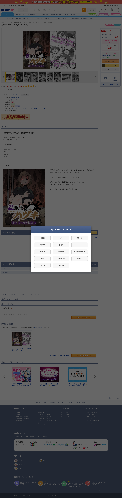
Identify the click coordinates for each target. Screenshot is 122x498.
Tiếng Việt (61, 265)
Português (61, 259)
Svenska (79, 259)
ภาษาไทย (42, 265)
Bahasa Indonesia (79, 252)
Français (61, 252)
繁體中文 (42, 245)
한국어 (61, 245)
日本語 (42, 238)
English (61, 238)
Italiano (42, 259)
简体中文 (79, 238)
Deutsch (42, 252)
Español (79, 245)
